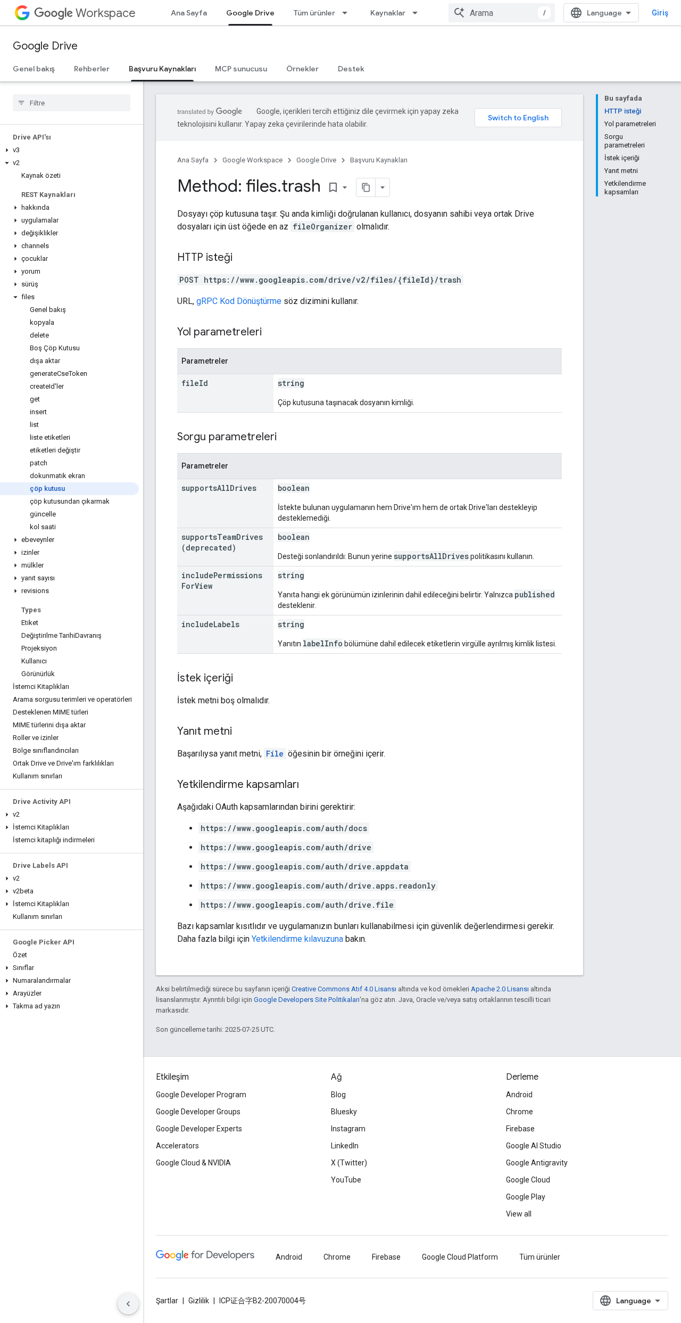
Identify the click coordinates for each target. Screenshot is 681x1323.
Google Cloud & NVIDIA (193, 1162)
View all (518, 1214)
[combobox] (502, 12)
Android (519, 1094)
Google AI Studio (533, 1145)
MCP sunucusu (241, 68)
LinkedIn (345, 1145)
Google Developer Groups (198, 1111)
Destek (351, 68)
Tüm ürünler (314, 13)
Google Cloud (528, 1180)
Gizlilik (198, 1300)
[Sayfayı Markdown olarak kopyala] (366, 187)
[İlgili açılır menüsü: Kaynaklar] (418, 13)
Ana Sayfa (189, 13)
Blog (338, 1094)
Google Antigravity (537, 1162)
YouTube (346, 1180)
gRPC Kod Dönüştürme (238, 301)
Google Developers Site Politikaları (307, 1000)
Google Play (525, 1197)
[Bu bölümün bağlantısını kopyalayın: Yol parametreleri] (272, 332)
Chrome (519, 1111)
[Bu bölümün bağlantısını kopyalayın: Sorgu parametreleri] (287, 437)
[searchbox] (71, 102)
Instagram (348, 1128)
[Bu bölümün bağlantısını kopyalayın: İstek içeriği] (243, 678)
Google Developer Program (201, 1094)
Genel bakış (34, 68)
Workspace (106, 13)
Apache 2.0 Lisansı (500, 989)
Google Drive (250, 13)
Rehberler (92, 68)
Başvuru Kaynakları (162, 68)
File (275, 754)
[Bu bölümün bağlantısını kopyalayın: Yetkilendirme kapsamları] (309, 785)
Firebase (520, 1128)
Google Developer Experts (199, 1128)
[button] (69, 150)
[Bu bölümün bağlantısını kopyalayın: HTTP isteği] (243, 258)
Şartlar (167, 1300)
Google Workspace (252, 160)
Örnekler (302, 68)
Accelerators (177, 1145)
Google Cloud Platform (460, 1257)
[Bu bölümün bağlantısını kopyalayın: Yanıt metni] (242, 732)
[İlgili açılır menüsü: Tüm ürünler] (348, 13)
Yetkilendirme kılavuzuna (297, 939)
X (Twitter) (349, 1162)
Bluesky (344, 1111)
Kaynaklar (387, 13)
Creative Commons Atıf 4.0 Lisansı (344, 989)
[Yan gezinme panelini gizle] (128, 1303)
